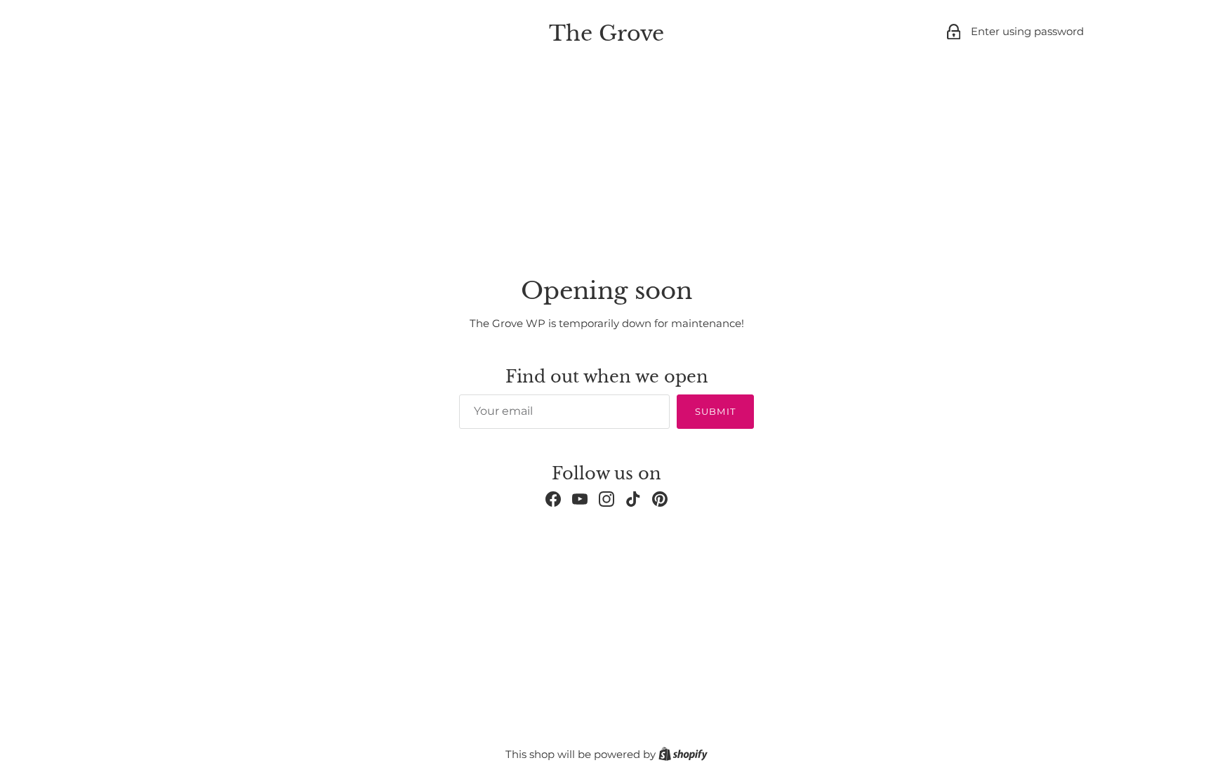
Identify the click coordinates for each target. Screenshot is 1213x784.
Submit (715, 411)
